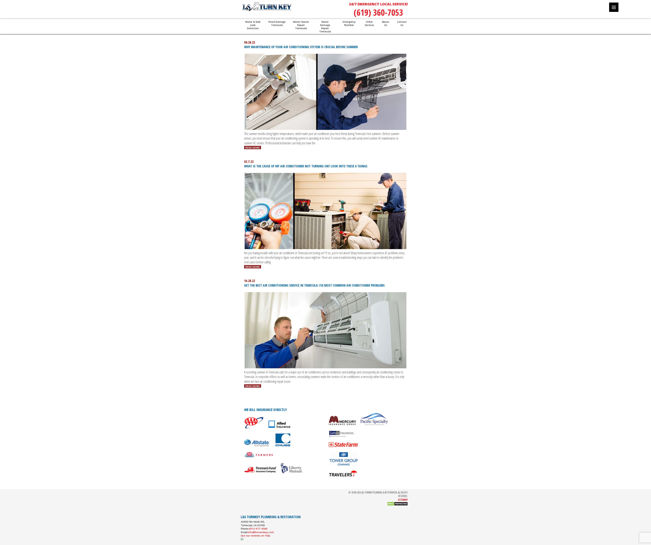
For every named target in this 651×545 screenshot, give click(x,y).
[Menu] (613, 7)
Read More (252, 147)
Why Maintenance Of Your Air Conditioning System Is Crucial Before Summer (301, 47)
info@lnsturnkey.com (260, 532)
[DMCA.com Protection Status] (397, 505)
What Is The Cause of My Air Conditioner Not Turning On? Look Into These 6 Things (305, 166)
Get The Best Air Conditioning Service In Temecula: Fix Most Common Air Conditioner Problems (314, 285)
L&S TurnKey (284, 10)
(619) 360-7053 (378, 12)
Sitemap (403, 500)
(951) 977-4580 (258, 528)
